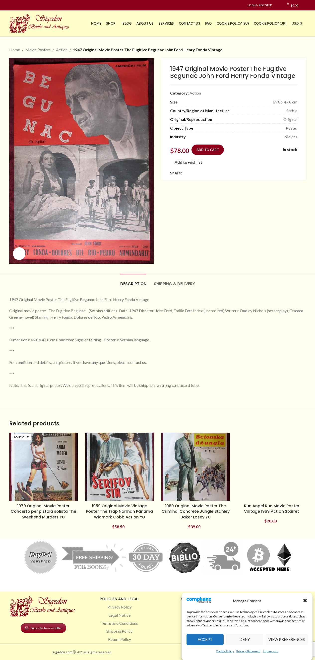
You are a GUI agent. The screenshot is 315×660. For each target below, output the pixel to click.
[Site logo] (40, 22)
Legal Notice (119, 615)
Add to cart (207, 150)
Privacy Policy (119, 607)
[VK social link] (227, 172)
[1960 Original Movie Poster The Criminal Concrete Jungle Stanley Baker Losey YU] (195, 467)
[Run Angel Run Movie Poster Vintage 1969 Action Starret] (271, 467)
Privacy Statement (248, 651)
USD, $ (297, 23)
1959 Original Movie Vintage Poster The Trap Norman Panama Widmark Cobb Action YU (119, 511)
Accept (205, 639)
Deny (245, 639)
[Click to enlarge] (19, 253)
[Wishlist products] (278, 5)
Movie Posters (38, 49)
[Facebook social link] (12, 5)
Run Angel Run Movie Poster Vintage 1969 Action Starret (271, 508)
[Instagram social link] (18, 5)
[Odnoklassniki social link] (215, 172)
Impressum (270, 651)
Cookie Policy (225, 651)
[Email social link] (197, 172)
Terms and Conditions (119, 623)
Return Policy (119, 639)
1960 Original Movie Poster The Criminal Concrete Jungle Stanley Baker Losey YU (196, 511)
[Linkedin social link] (30, 5)
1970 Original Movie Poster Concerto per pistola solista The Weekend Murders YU (43, 511)
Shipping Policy (119, 631)
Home (14, 49)
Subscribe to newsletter (46, 628)
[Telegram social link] (233, 172)
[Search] (305, 5)
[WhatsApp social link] (221, 172)
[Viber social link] (239, 172)
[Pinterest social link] (24, 5)
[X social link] (191, 172)
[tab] (133, 281)
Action (61, 49)
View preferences (286, 639)
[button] (305, 600)
